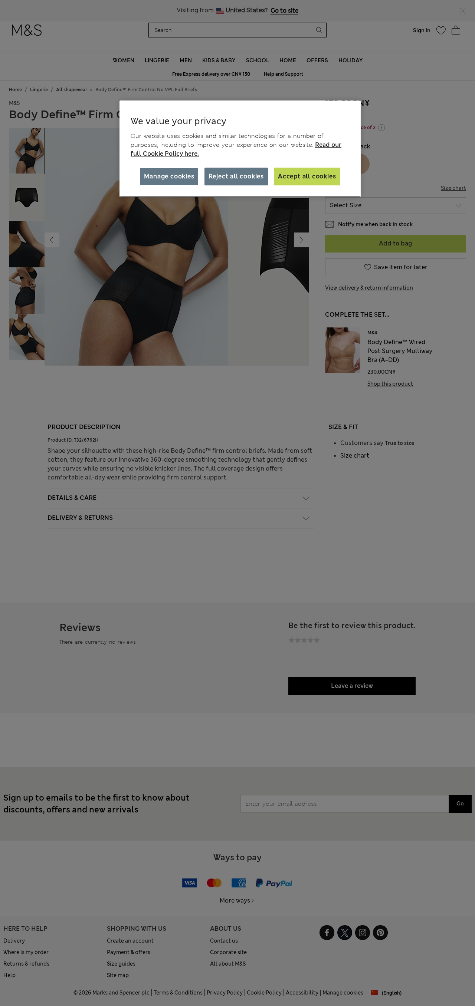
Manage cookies (169, 176)
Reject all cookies (236, 176)
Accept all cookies (307, 176)
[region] (240, 148)
